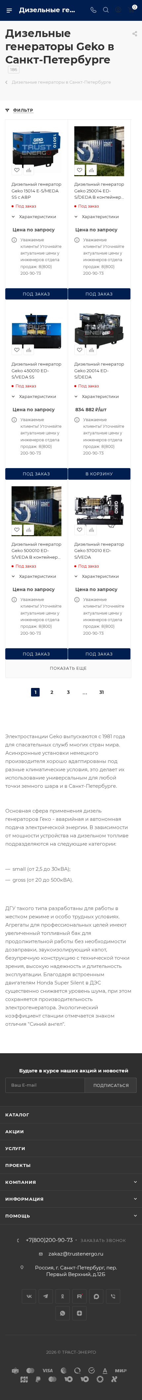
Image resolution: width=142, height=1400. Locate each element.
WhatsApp (62, 1313)
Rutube (79, 1296)
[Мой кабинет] (118, 10)
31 (101, 692)
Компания (20, 1182)
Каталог (17, 1114)
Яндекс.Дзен (79, 1313)
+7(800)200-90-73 (49, 1240)
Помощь (17, 1216)
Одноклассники (62, 1296)
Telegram (46, 1296)
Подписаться (111, 1085)
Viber (113, 1296)
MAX (96, 1296)
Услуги (15, 1148)
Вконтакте (29, 1296)
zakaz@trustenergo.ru (76, 1254)
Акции (14, 1131)
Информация (24, 1199)
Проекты (18, 1165)
